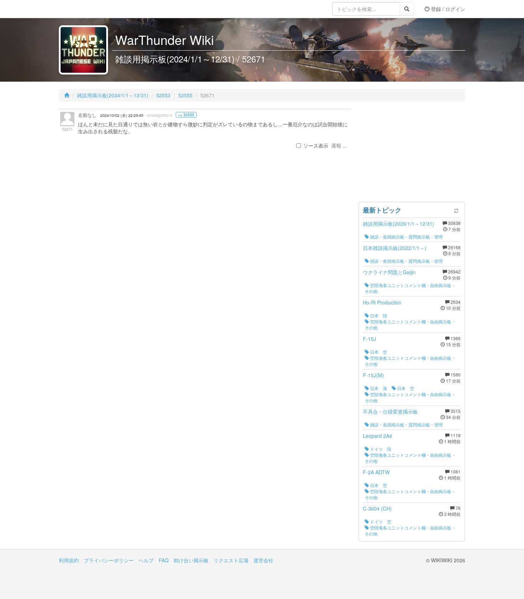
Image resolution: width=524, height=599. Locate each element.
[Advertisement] (411, 153)
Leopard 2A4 (377, 435)
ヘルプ (146, 560)
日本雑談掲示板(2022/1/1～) (394, 247)
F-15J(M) (373, 375)
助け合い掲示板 (191, 560)
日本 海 (378, 388)
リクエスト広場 (231, 560)
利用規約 (69, 560)
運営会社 (263, 560)
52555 (185, 95)
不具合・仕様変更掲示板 (390, 411)
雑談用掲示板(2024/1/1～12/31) (112, 95)
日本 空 (378, 352)
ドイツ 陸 (380, 449)
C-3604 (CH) (377, 508)
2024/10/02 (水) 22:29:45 (121, 115)
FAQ (164, 560)
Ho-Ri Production (382, 302)
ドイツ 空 (380, 521)
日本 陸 (378, 315)
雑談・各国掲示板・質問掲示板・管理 (406, 237)
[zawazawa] (87, 9)
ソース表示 (315, 145)
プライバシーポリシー (109, 560)
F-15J (369, 338)
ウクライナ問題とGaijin (389, 272)
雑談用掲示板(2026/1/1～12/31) (398, 223)
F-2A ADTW (376, 472)
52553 (163, 95)
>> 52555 (186, 114)
